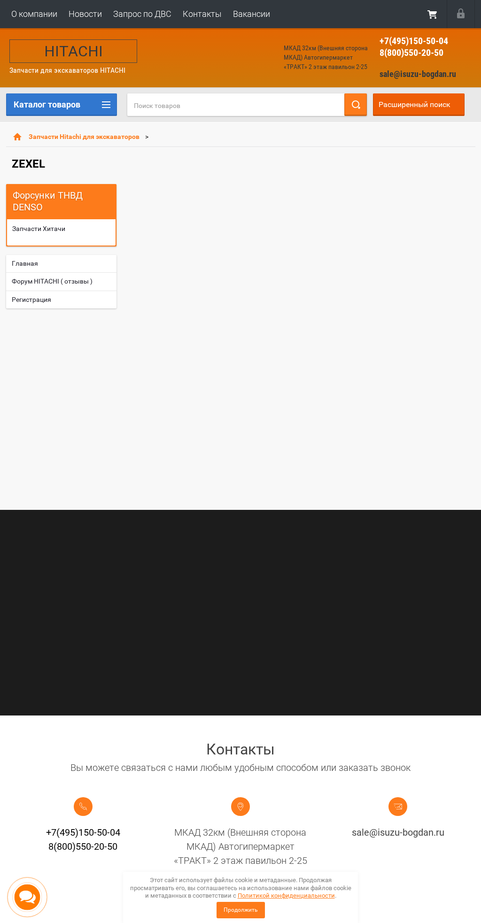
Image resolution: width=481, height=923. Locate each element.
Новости (85, 14)
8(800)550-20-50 (411, 52)
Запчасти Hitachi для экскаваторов (84, 136)
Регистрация (31, 299)
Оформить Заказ (433, 14)
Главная (25, 263)
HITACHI (73, 51)
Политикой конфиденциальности (286, 895)
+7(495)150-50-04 (414, 40)
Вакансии (251, 14)
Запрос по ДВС (142, 14)
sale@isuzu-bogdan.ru (418, 74)
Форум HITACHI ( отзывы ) (52, 281)
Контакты (202, 14)
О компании (34, 14)
